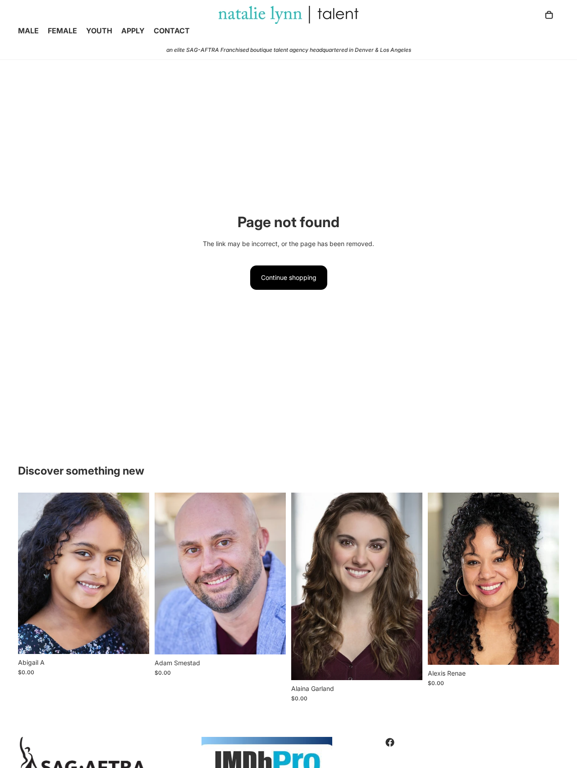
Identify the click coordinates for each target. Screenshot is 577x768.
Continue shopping (288, 277)
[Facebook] (390, 742)
